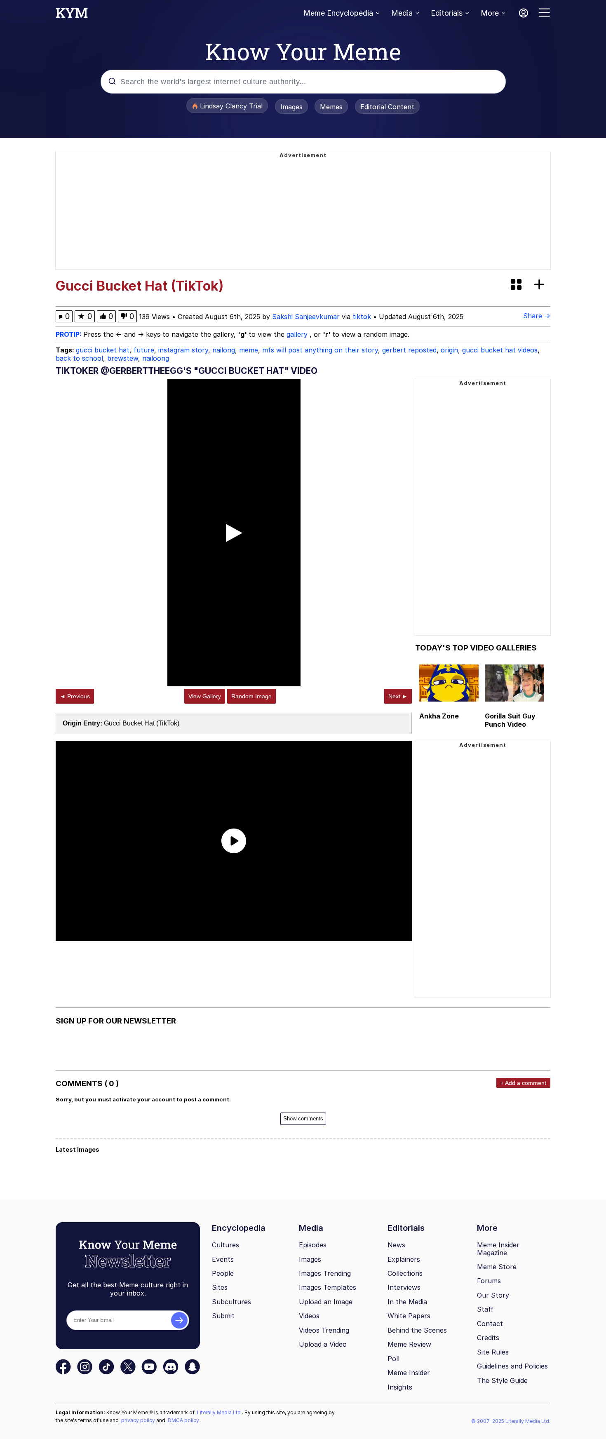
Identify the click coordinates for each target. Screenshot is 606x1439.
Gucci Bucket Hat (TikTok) (141, 723)
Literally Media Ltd (219, 1412)
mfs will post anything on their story (320, 350)
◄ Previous (75, 696)
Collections (405, 1273)
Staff (485, 1309)
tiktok (361, 316)
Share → (536, 316)
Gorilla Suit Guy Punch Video (510, 720)
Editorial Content (387, 107)
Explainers (404, 1259)
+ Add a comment (523, 1083)
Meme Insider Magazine (498, 1248)
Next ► (398, 696)
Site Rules (493, 1352)
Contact (490, 1323)
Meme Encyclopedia (338, 13)
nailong (223, 350)
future (144, 350)
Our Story (493, 1295)
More (490, 13)
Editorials (447, 13)
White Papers (409, 1315)
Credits (488, 1337)
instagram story (183, 350)
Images (291, 107)
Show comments (303, 1118)
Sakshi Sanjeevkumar (306, 316)
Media (402, 13)
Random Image (251, 696)
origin (449, 350)
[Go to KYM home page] (72, 15)
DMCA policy (184, 1420)
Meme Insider (409, 1372)
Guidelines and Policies (512, 1366)
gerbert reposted (409, 350)
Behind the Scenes (417, 1330)
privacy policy (138, 1420)
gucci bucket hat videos (500, 350)
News (396, 1245)
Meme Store (497, 1266)
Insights (400, 1387)
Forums (489, 1280)
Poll (393, 1358)
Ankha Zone (439, 716)
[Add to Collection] (540, 285)
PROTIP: (69, 334)
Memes (331, 107)
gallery (298, 334)
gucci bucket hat (102, 350)
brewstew (122, 358)
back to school (79, 358)
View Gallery (204, 696)
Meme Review (409, 1344)
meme (248, 350)
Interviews (404, 1287)
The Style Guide (502, 1380)
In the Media (407, 1301)
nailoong (155, 358)
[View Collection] (516, 285)
